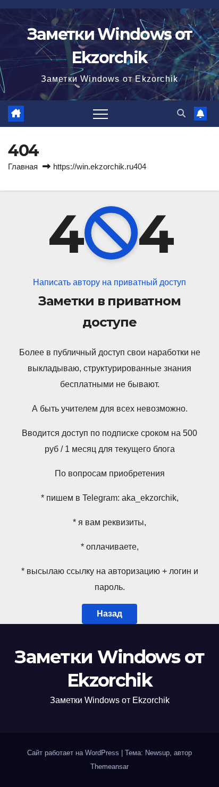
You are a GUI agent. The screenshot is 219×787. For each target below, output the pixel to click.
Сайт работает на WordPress (74, 753)
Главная (23, 166)
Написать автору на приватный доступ (109, 282)
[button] (181, 113)
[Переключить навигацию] (100, 114)
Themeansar (109, 767)
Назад (109, 613)
